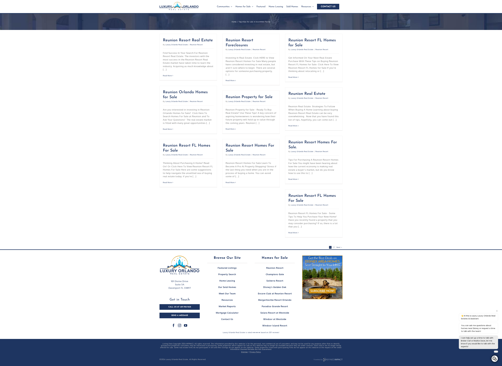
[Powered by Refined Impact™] (328, 360)
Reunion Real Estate (306, 94)
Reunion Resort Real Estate (188, 40)
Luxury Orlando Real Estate (177, 45)
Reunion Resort (196, 45)
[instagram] (179, 325)
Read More (167, 76)
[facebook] (173, 325)
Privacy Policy (255, 352)
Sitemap (244, 352)
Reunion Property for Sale (249, 97)
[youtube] (185, 325)
